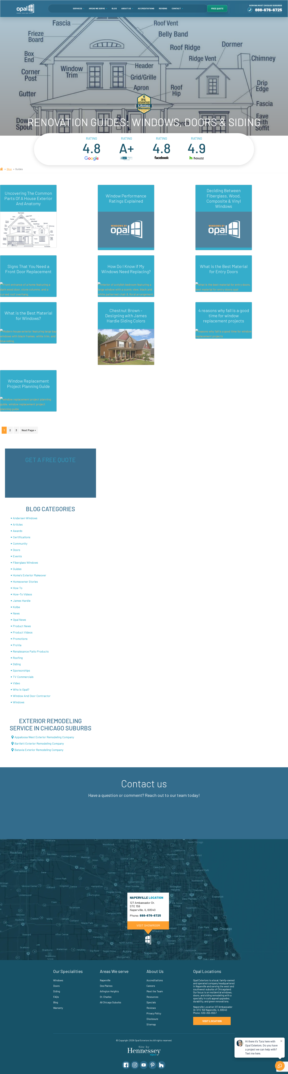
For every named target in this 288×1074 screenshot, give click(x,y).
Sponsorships (21, 670)
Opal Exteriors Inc (144, 1040)
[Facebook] (126, 1065)
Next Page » (29, 430)
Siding (17, 664)
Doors (16, 550)
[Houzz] (161, 1065)
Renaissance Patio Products (31, 651)
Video (16, 683)
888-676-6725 (268, 9)
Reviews (163, 8)
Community (20, 543)
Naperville (105, 980)
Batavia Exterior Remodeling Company (38, 750)
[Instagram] (134, 1065)
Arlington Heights (109, 991)
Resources (152, 996)
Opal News (19, 619)
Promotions (20, 638)
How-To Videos (22, 594)
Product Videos (22, 632)
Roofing (18, 658)
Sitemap (151, 1024)
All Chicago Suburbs (110, 1002)
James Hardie (21, 600)
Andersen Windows (25, 518)
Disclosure (152, 1018)
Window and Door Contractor (31, 696)
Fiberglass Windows (25, 562)
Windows (18, 702)
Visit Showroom (148, 925)
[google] (91, 158)
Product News (22, 626)
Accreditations (146, 8)
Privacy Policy (153, 1013)
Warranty (58, 1007)
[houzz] (197, 158)
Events (17, 556)
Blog (114, 8)
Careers (150, 985)
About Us (126, 8)
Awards (17, 531)
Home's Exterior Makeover (29, 575)
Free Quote (217, 8)
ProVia (17, 645)
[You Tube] (143, 1065)
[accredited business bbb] (127, 158)
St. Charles (106, 996)
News (16, 613)
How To (17, 588)
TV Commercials (23, 677)
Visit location (212, 1021)
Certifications (21, 537)
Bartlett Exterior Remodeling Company (39, 743)
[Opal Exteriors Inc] (25, 8)
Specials (151, 1002)
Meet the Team (154, 991)
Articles (18, 524)
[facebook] (161, 158)
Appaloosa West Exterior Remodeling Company (44, 737)
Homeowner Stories (25, 581)
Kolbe (16, 607)
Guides (17, 569)
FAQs (56, 996)
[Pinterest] (152, 1065)
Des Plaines (106, 985)
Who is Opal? (21, 689)
